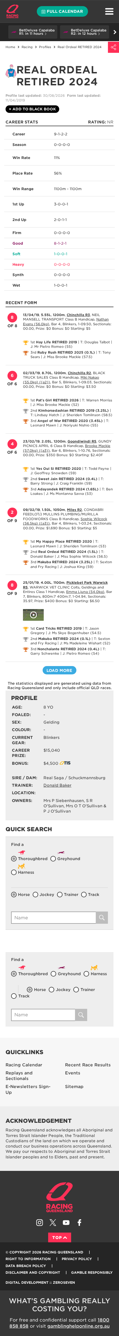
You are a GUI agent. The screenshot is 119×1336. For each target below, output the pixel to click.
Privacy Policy (77, 1259)
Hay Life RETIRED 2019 (56, 342)
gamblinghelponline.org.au (78, 1326)
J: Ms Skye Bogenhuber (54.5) (74, 633)
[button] (32, 32)
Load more (59, 670)
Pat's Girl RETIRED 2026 (57, 400)
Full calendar (65, 11)
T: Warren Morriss (97, 400)
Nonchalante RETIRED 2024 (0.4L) (68, 649)
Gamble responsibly (92, 1272)
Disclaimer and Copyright (33, 1272)
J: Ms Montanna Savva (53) (69, 493)
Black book (32, 109)
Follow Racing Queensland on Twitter (52, 1222)
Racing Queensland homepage (59, 1197)
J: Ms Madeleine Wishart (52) (85, 643)
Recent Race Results (88, 1064)
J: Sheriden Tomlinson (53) (83, 546)
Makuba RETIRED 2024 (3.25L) (64, 562)
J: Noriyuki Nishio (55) (79, 425)
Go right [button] (115, 32)
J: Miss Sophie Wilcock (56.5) (82, 556)
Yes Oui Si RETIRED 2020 (58, 468)
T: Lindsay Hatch (44, 415)
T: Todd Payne (96, 468)
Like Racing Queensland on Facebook (79, 1222)
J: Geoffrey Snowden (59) (53, 473)
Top (57, 1237)
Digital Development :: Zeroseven (40, 1282)
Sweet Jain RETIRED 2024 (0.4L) (67, 479)
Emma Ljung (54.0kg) (85, 592)
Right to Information (28, 1259)
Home (12, 11)
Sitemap (74, 1086)
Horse (24, 894)
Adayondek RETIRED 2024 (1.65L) (68, 489)
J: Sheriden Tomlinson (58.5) (87, 415)
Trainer (71, 894)
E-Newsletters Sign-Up (28, 1089)
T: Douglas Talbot (95, 342)
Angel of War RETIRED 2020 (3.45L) (70, 421)
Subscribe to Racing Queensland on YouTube (66, 1222)
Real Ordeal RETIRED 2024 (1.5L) (68, 552)
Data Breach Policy (26, 1266)
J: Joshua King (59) (77, 567)
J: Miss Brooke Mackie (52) (56, 405)
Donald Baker (57, 785)
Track (93, 894)
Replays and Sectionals (19, 1076)
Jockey (47, 894)
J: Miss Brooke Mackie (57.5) (67, 357)
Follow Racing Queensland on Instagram (39, 1222)
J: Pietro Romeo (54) (81, 653)
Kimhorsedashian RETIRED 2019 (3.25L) (73, 410)
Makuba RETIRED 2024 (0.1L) (64, 639)
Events (72, 1073)
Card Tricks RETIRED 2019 (59, 628)
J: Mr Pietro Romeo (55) (51, 346)
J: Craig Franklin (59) (74, 483)
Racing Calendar (24, 1064)
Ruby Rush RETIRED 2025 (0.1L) (66, 352)
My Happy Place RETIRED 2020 (64, 541)
